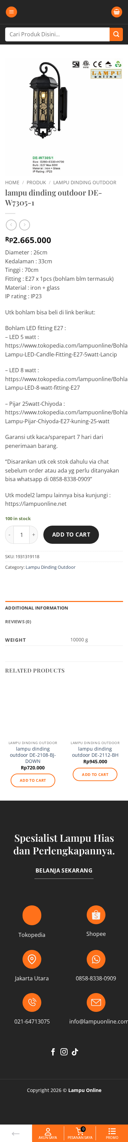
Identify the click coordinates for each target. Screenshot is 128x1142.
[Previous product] (24, 224)
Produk (36, 182)
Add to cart (71, 534)
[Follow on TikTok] (75, 1052)
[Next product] (11, 224)
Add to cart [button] (33, 780)
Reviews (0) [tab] (18, 621)
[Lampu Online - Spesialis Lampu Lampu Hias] (64, 12)
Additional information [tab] (37, 608)
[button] (11, 12)
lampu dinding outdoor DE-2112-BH (95, 752)
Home (12, 182)
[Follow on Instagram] (64, 1052)
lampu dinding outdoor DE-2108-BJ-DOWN (33, 755)
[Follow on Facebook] (53, 1052)
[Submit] (116, 34)
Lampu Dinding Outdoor (84, 182)
